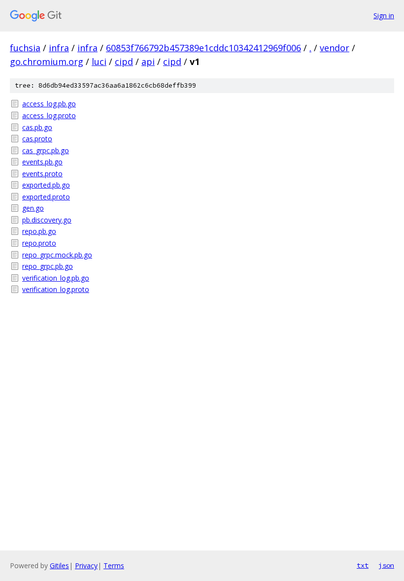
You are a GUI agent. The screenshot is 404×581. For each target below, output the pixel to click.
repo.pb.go (39, 231)
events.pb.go (42, 161)
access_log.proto (49, 115)
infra (59, 48)
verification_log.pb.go (55, 278)
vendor (334, 48)
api (148, 61)
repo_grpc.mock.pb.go (57, 254)
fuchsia (25, 48)
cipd (124, 61)
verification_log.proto (55, 289)
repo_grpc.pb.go (47, 266)
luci (99, 61)
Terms (113, 565)
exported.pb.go (46, 185)
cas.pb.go (37, 127)
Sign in (383, 15)
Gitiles (59, 565)
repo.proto (39, 243)
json (386, 565)
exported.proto (46, 196)
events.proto (42, 173)
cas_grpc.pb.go (45, 150)
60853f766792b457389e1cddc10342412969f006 (203, 48)
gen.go (33, 208)
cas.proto (37, 138)
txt (363, 565)
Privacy (86, 565)
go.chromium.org (46, 61)
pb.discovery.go (46, 220)
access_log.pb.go (49, 103)
